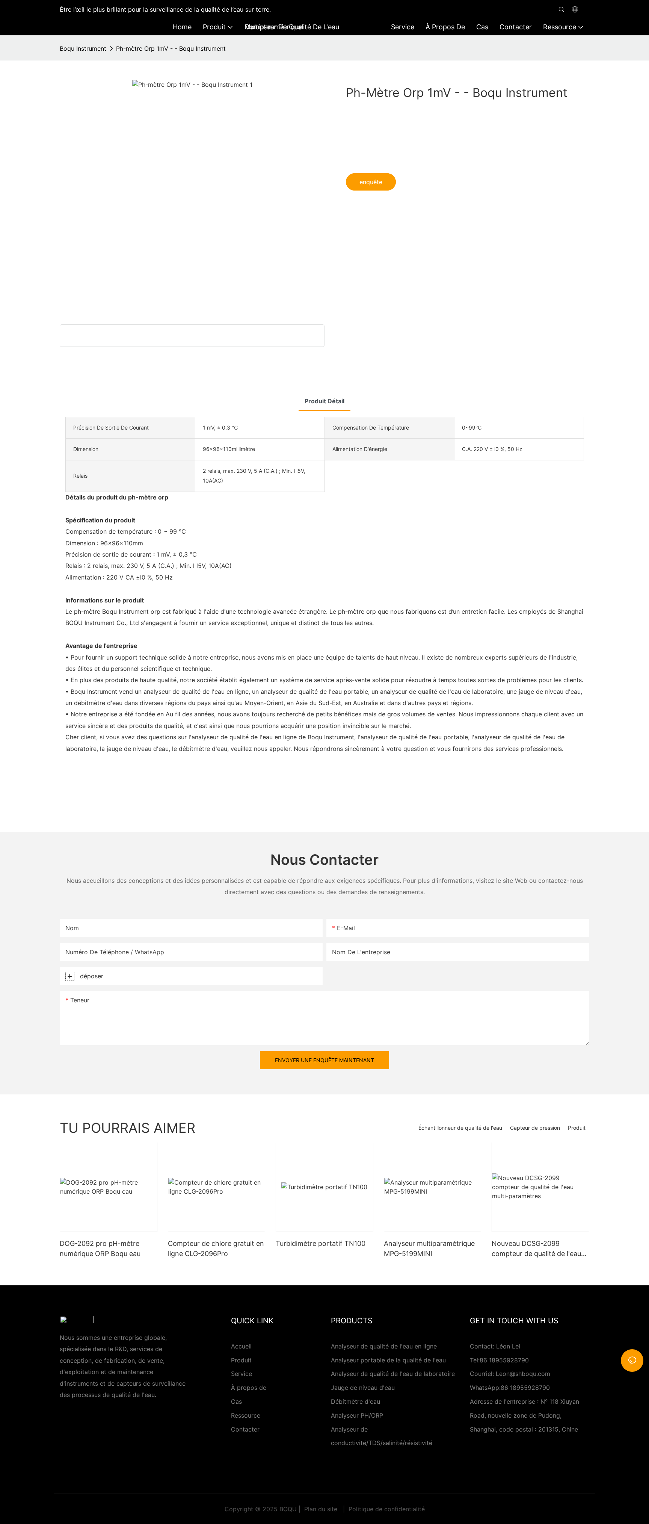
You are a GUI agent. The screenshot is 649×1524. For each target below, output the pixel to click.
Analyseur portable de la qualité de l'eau (388, 1360)
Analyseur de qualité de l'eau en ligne (384, 1346)
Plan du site (320, 1509)
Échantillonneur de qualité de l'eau (460, 1127)
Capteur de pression (535, 1127)
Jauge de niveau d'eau (363, 1387)
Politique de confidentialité (386, 1509)
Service (241, 1373)
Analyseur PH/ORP (357, 1415)
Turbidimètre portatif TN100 (320, 1243)
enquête (370, 182)
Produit (577, 1127)
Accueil (241, 1346)
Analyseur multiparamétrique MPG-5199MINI (429, 1248)
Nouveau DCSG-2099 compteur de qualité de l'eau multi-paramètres (536, 1249)
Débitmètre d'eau (355, 1401)
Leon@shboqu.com (523, 1373)
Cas (236, 1401)
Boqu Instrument (83, 48)
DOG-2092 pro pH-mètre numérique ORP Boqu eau (100, 1248)
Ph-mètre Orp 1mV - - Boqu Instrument (171, 48)
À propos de (248, 1387)
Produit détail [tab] (324, 401)
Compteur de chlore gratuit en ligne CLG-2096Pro (216, 1248)
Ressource (245, 1415)
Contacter (245, 1429)
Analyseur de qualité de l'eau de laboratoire (393, 1373)
